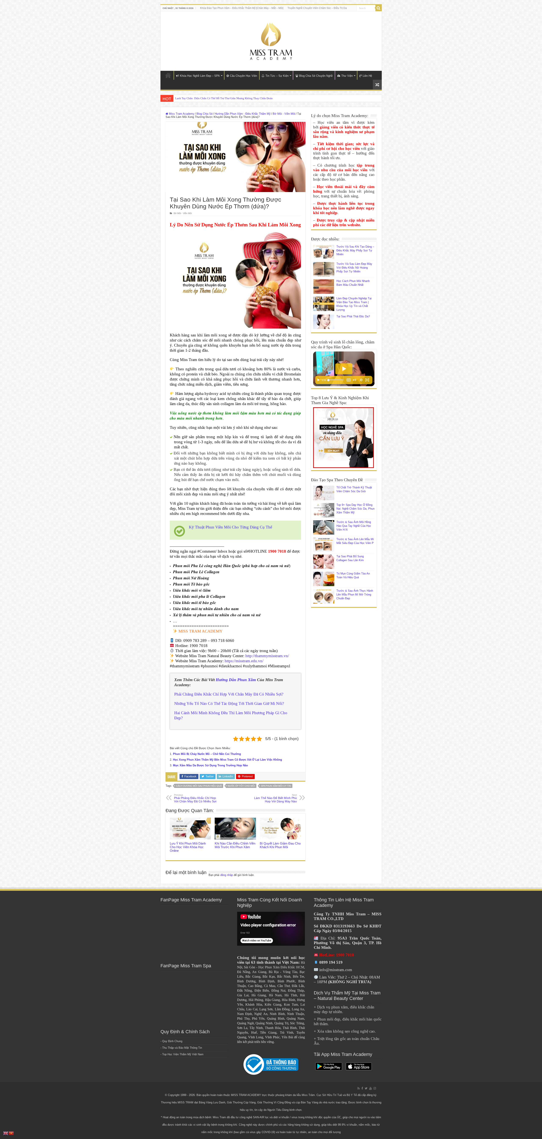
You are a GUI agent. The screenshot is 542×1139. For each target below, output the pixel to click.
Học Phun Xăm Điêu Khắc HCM (281, 967)
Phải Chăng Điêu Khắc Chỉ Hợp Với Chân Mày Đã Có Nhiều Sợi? (228, 694)
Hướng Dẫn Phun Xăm (236, 680)
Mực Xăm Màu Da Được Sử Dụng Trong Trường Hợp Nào (210, 765)
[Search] (378, 8)
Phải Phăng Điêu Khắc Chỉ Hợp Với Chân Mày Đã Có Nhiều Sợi (195, 798)
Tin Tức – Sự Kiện (277, 75)
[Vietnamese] (11, 1133)
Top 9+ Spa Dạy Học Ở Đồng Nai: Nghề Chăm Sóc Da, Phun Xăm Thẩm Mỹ (355, 508)
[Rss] (358, 1088)
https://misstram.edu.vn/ (244, 661)
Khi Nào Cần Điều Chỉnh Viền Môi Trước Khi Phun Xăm (235, 845)
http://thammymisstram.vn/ (267, 656)
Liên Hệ (367, 75)
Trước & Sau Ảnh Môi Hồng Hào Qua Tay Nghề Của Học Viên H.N (353, 525)
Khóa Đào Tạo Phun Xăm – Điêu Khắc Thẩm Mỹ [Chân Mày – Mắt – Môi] (241, 8)
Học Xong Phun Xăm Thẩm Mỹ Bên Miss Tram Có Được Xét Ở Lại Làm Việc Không (227, 759)
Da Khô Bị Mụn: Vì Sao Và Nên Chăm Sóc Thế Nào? (205, 98)
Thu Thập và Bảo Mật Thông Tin (182, 1047)
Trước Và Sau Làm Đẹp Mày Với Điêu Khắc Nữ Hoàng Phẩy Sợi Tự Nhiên (354, 267)
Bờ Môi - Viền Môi (284, 113)
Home (168, 75)
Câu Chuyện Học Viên (243, 75)
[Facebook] (362, 1088)
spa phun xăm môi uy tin (276, 786)
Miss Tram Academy (181, 113)
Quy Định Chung (172, 1041)
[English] (6, 1133)
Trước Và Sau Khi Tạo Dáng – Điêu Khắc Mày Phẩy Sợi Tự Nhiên (355, 250)
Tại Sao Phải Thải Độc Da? (353, 316)
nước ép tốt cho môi (241, 786)
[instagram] (374, 1088)
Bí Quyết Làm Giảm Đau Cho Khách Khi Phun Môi (280, 845)
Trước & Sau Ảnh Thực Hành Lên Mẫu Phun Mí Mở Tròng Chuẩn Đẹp (354, 594)
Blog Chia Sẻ (204, 113)
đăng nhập (226, 875)
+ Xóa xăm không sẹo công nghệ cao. (345, 1031)
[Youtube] (370, 1088)
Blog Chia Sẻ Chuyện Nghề (316, 75)
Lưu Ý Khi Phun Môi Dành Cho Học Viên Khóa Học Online (188, 847)
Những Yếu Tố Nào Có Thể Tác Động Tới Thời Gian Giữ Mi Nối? (229, 703)
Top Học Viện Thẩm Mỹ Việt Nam (182, 1054)
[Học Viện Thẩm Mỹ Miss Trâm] (271, 40)
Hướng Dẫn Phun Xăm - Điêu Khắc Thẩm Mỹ (243, 113)
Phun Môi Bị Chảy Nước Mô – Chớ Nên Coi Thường (207, 754)
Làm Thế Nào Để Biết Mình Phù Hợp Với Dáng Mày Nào (275, 798)
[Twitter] (366, 1088)
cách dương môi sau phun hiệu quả (199, 786)
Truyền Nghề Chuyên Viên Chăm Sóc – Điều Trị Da (317, 8)
